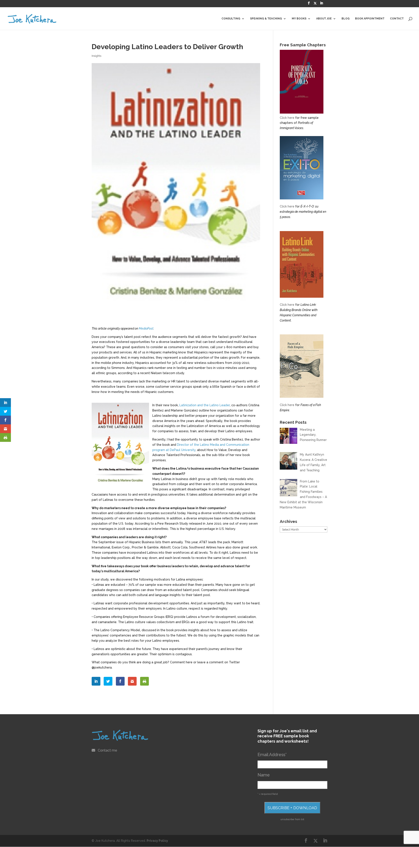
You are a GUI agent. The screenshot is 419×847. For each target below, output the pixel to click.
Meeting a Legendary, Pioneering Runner (313, 435)
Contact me (107, 750)
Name (264, 775)
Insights (96, 55)
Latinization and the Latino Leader (204, 405)
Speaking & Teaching (266, 18)
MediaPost (146, 328)
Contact (397, 18)
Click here (287, 117)
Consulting (231, 18)
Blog (346, 18)
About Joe (324, 18)
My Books (299, 18)
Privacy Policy (157, 840)
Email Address (272, 754)
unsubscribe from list (292, 819)
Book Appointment (370, 18)
